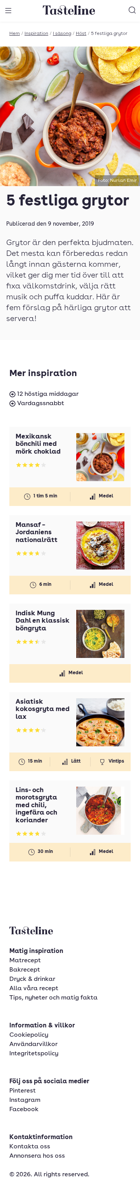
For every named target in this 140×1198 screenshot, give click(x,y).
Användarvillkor (33, 1044)
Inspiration (36, 33)
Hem (14, 33)
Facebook (23, 1110)
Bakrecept (24, 970)
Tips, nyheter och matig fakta (53, 998)
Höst (81, 33)
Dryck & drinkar (32, 979)
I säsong (62, 33)
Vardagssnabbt (40, 403)
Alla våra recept (33, 989)
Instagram (24, 1100)
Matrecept (25, 961)
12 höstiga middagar (47, 394)
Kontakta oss (29, 1147)
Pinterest (22, 1091)
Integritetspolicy (33, 1054)
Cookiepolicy (28, 1035)
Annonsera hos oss (37, 1156)
